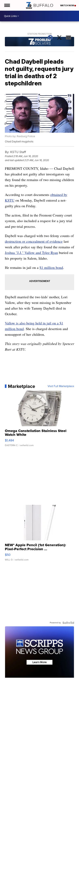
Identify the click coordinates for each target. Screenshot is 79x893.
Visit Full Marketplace (61, 386)
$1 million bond (51, 267)
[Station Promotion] (39, 42)
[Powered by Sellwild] (68, 622)
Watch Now (67, 5)
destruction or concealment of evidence (34, 241)
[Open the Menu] (7, 5)
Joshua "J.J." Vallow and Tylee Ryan (31, 252)
